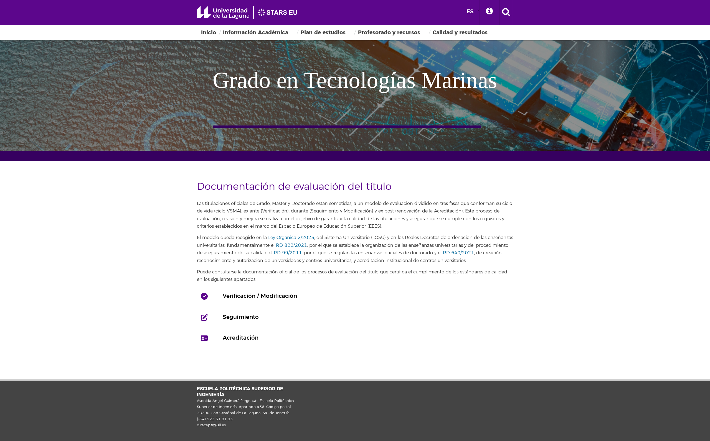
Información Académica (255, 32)
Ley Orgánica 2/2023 (291, 237)
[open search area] (506, 12)
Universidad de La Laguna (249, 12)
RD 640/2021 (458, 253)
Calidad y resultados (460, 32)
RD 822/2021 (291, 245)
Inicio (208, 32)
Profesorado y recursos (389, 32)
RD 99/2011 (288, 253)
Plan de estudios (323, 32)
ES (470, 11)
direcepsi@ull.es (211, 425)
